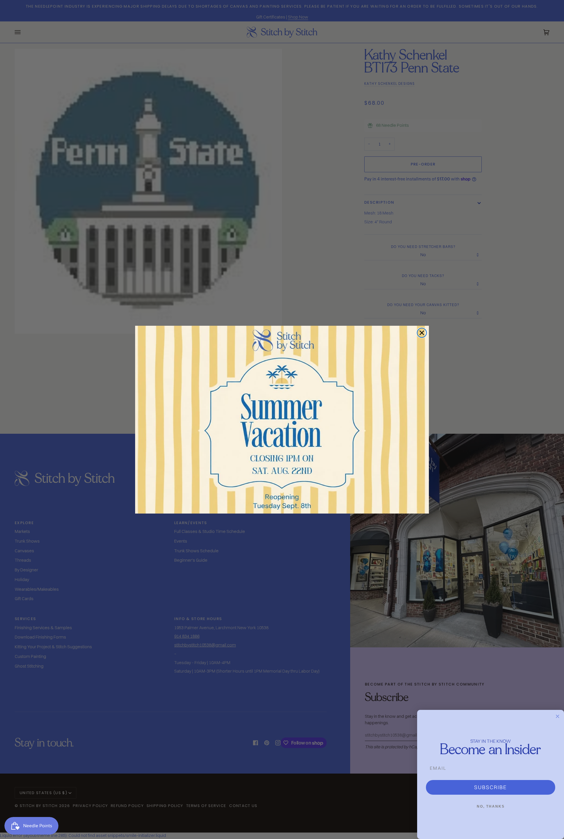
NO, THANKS (491, 806)
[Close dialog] (422, 332)
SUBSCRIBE (490, 787)
